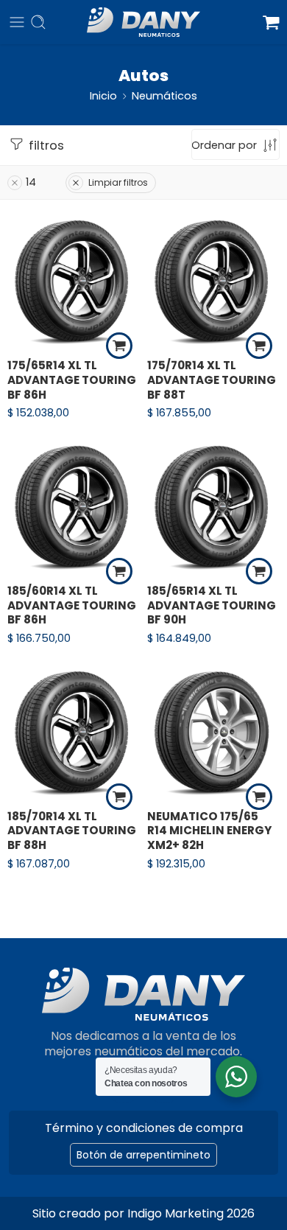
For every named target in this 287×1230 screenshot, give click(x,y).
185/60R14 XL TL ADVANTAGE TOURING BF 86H (71, 605)
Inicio (103, 95)
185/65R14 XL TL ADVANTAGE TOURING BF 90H (211, 605)
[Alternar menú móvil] (16, 22)
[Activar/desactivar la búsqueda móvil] (38, 22)
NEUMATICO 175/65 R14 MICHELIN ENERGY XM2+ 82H (209, 830)
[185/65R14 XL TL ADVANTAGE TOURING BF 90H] (213, 506)
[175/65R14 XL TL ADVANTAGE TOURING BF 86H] (73, 280)
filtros (45, 145)
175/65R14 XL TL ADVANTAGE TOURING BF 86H (71, 379)
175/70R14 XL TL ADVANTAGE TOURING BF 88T (211, 379)
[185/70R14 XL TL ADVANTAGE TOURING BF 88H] (73, 731)
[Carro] (271, 22)
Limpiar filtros (118, 182)
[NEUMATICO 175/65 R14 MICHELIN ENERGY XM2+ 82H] (213, 731)
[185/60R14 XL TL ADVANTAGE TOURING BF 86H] (73, 506)
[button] (119, 345)
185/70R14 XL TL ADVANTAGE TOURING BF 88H (71, 830)
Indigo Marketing (175, 1213)
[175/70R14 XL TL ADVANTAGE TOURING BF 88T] (213, 280)
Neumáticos (164, 95)
